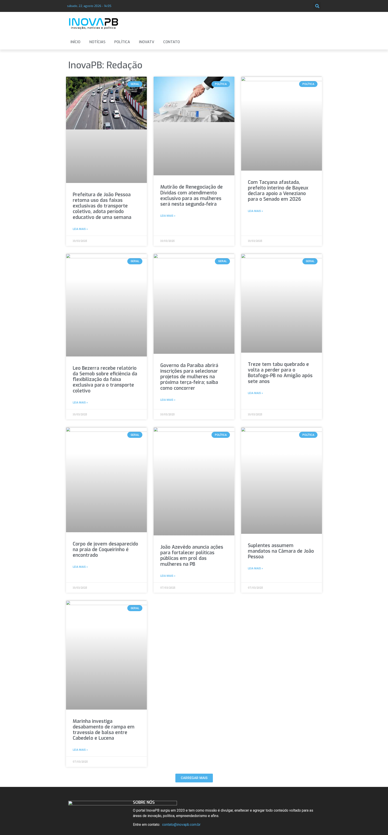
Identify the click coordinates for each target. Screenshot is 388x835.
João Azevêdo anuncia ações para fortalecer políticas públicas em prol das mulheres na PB (191, 555)
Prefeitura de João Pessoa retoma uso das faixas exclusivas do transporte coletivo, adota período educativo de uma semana (102, 205)
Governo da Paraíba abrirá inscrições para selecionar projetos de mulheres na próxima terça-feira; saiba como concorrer (189, 376)
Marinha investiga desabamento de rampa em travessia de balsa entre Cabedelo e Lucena (103, 729)
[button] (317, 6)
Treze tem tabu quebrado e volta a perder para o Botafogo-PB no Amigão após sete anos (280, 373)
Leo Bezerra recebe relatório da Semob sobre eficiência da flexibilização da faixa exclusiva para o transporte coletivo (105, 379)
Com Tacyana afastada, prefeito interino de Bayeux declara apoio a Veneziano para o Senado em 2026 (278, 191)
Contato (171, 42)
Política (122, 42)
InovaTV (146, 42)
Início (75, 42)
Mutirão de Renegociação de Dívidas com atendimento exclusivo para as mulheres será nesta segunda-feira (191, 195)
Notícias (97, 42)
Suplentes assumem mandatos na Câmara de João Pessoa (281, 551)
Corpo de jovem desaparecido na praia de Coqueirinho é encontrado (105, 549)
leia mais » (80, 229)
